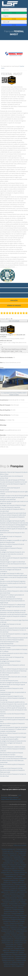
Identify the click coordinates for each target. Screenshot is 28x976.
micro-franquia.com (17, 966)
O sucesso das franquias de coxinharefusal (11, 756)
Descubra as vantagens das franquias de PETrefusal (13, 682)
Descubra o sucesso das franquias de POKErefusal (13, 758)
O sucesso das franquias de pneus (9, 680)
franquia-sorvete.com (8, 956)
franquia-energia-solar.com (19, 900)
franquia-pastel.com (8, 939)
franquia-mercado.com (7, 931)
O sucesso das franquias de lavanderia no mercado (13, 482)
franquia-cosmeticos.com (11, 880)
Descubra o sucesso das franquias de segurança (12, 581)
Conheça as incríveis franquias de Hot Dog (11, 768)
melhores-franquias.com (11, 964)
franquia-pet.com (20, 939)
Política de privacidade (20, 845)
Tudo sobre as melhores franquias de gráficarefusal (13, 575)
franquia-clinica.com (7, 872)
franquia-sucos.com (20, 956)
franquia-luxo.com (15, 927)
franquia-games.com (21, 915)
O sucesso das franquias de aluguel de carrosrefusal (13, 727)
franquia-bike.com (18, 857)
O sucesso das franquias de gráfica (9, 739)
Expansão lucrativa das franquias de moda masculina (14, 523)
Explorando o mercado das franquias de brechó (12, 612)
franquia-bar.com (14, 855)
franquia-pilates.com (7, 941)
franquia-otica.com (6, 937)
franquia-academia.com (8, 849)
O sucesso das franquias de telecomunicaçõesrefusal (14, 628)
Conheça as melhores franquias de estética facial (13, 515)
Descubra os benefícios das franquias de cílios (12, 706)
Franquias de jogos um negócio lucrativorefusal (12, 562)
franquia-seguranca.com (17, 950)
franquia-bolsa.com (19, 859)
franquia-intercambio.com (10, 921)
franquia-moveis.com (11, 933)
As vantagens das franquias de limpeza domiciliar (13, 741)
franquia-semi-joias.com (11, 952)
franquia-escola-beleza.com (11, 902)
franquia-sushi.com (8, 958)
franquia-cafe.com (15, 865)
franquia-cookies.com (19, 878)
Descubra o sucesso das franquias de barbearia (12, 527)
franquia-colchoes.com (20, 872)
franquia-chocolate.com (11, 868)
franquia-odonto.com (17, 935)
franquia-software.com (19, 954)
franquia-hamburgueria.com (11, 917)
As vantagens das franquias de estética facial (11, 573)
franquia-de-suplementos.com (18, 892)
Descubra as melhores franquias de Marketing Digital (14, 567)
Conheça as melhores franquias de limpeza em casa (13, 669)
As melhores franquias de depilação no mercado (13, 610)
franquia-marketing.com (18, 929)
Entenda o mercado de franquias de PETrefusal (12, 480)
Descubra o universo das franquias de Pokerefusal (13, 671)
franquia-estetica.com (11, 907)
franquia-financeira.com (11, 911)
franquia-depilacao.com (18, 896)
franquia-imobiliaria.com (18, 919)
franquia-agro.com (8, 851)
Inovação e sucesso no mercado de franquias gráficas (14, 495)
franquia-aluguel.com (20, 851)
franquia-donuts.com (11, 898)
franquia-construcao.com (11, 874)
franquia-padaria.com (19, 937)
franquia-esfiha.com (14, 904)
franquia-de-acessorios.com (10, 886)
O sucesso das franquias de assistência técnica (12, 702)
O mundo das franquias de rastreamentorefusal (12, 717)
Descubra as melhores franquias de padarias (12, 640)
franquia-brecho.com (11, 861)
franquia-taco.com (20, 958)
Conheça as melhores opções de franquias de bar (13, 708)
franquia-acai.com (21, 849)
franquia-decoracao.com (11, 894)
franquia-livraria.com (11, 925)
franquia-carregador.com (18, 867)
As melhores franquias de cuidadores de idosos (12, 747)
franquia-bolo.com (7, 859)
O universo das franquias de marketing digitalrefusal (13, 525)
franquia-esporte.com (18, 905)
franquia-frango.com (17, 913)
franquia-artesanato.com (10, 853)
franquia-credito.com (18, 882)
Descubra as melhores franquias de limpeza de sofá (13, 638)
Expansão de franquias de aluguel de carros (11, 696)
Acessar (14, 13)
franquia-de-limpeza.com (10, 890)
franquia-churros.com (18, 870)
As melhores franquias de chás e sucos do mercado (13, 704)
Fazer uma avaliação (14, 321)
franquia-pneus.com (20, 942)
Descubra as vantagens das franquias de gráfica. (12, 521)
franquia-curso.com (20, 884)
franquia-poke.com (10, 944)
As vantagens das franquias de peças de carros (12, 552)
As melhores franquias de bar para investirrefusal (13, 513)
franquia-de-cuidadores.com (19, 888)
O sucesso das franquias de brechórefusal (11, 599)
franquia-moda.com (21, 931)
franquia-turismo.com (8, 960)
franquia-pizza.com (7, 942)
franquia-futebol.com (7, 915)
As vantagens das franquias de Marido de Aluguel (13, 505)
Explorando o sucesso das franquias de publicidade (13, 614)
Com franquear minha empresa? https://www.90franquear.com (11, 797)
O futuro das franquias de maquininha (10, 507)
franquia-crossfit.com (7, 884)
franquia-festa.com (18, 909)
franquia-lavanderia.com (17, 923)
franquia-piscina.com (21, 941)
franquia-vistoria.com (18, 962)
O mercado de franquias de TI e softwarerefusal (12, 604)
